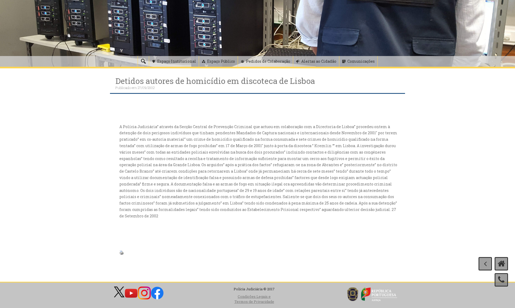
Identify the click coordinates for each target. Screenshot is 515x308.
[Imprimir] (121, 252)
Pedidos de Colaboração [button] (268, 61)
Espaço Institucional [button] (176, 61)
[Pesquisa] (143, 61)
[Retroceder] (485, 263)
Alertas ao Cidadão (318, 61)
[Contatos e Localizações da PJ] (501, 280)
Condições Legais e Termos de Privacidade (254, 299)
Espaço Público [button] (221, 61)
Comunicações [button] (361, 61)
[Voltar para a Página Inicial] (501, 263)
